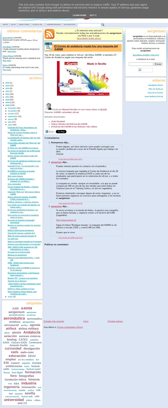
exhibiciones (14, 366)
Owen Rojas (8, 56)
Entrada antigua (115, 321)
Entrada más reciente (54, 321)
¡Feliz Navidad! (58, 121)
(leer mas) (12, 51)
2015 (7, 88)
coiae (32, 345)
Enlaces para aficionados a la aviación (24, 244)
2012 (7, 94)
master (22, 390)
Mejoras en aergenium (17, 255)
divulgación (31, 348)
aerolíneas (31, 315)
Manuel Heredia (69, 109)
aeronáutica (14, 318)
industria (28, 383)
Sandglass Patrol (155, 85)
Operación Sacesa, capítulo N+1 (21, 233)
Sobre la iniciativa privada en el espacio (25, 241)
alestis (16, 332)
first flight (17, 372)
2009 (7, 102)
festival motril (34, 369)
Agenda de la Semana (17, 281)
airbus (11, 328)
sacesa (19, 393)
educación (17, 356)
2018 (7, 83)
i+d (10, 383)
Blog (13, 24)
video (29, 400)
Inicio (5, 24)
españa (26, 363)
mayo (10, 297)
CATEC (23, 339)
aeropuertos (28, 322)
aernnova (31, 312)
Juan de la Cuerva (155, 93)
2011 (7, 97)
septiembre (13, 116)
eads (14, 352)
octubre (11, 114)
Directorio (24, 24)
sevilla (30, 393)
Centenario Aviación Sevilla (26, 344)
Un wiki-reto (13, 239)
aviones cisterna (29, 336)
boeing (12, 339)
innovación (28, 387)
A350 (15, 308)
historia (34, 379)
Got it (93, 15)
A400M (26, 308)
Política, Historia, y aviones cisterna (23, 202)
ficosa (7, 372)
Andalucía (31, 332)
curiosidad (13, 348)
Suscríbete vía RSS (141, 55)
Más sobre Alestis (15, 176)
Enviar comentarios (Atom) (70, 327)
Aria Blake (7, 47)
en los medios (26, 359)
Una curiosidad (14, 184)
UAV (37, 396)
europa (36, 362)
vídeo (37, 400)
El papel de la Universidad (19, 252)
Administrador (54, 24)
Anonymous (8, 38)
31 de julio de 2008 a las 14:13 (70, 159)
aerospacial (11, 325)
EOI (37, 360)
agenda (35, 325)
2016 (7, 86)
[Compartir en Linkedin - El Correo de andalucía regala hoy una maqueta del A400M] (49, 132)
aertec (24, 325)
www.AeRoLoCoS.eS (154, 96)
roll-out (75, 112)
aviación (10, 336)
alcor (7, 333)
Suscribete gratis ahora (89, 38)
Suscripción (69, 24)
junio (10, 125)
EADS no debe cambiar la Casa (21, 289)
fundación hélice (15, 379)
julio (10, 122)
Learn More (79, 15)
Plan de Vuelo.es (156, 89)
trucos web (27, 396)
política (31, 390)
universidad (14, 400)
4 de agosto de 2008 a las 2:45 (70, 238)
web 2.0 (22, 403)
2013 (7, 91)
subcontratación (12, 397)
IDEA (16, 383)
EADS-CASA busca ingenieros (21, 230)
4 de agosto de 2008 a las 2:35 (70, 203)
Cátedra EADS (19, 342)
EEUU (32, 355)
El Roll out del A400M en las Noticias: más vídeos (74, 127)
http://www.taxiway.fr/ (66, 220)
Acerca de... (38, 24)
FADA (26, 366)
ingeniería (11, 387)
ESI (6, 362)
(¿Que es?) (154, 55)
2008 (7, 105)
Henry (5, 65)
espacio (15, 363)
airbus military (29, 328)
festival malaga (17, 369)
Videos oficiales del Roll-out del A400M (69, 124)
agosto (11, 119)
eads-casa (27, 352)
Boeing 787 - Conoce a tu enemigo (23, 278)
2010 (7, 100)
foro (13, 376)
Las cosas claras (89, 109)
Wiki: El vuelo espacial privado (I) (22, 236)
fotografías (26, 376)
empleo (11, 359)
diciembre (12, 108)
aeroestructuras (17, 315)
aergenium (17, 312)
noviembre (12, 111)
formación (33, 372)
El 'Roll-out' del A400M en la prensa (23, 148)
